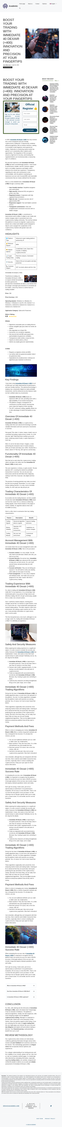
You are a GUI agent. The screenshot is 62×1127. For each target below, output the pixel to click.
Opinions (44, 3)
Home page (22, 3)
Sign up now (30, 130)
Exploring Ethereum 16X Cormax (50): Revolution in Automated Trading (53, 98)
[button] (20, 8)
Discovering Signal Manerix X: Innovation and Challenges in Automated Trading (54, 120)
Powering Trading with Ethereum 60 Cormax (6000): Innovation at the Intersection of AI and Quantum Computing (54, 87)
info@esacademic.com (11, 1105)
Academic (13, 6)
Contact (37, 3)
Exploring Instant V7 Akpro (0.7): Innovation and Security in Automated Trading (54, 140)
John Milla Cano (7, 65)
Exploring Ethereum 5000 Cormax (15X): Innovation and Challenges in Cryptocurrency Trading (53, 109)
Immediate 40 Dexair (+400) (18, 139)
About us (30, 3)
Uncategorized (8, 67)
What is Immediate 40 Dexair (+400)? (16, 985)
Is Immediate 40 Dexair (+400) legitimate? (18, 997)
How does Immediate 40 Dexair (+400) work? (18, 991)
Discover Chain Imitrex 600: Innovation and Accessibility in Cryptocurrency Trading (53, 130)
